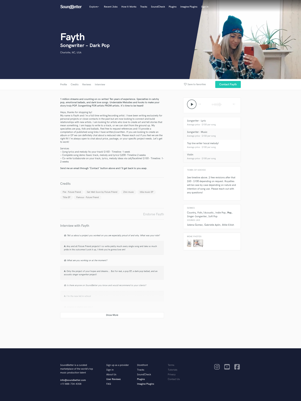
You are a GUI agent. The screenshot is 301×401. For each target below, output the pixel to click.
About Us (111, 374)
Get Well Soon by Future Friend (102, 192)
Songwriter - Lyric (196, 120)
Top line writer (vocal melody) (203, 143)
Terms (171, 365)
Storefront (142, 365)
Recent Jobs (111, 6)
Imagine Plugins (188, 6)
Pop (229, 212)
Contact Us (174, 379)
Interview (100, 84)
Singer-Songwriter (197, 216)
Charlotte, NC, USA (70, 52)
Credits (75, 84)
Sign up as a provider (117, 365)
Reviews (86, 84)
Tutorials (172, 369)
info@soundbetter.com (73, 380)
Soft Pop (212, 216)
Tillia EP (66, 197)
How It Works (128, 6)
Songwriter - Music (197, 132)
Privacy (172, 374)
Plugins (173, 6)
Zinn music (128, 192)
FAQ (108, 383)
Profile (63, 84)
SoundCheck (158, 6)
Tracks (143, 6)
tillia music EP (146, 192)
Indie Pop (220, 212)
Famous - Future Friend (87, 197)
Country (191, 212)
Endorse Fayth (153, 214)
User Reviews (113, 379)
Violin (190, 154)
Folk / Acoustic (205, 212)
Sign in (205, 6)
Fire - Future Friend (72, 192)
